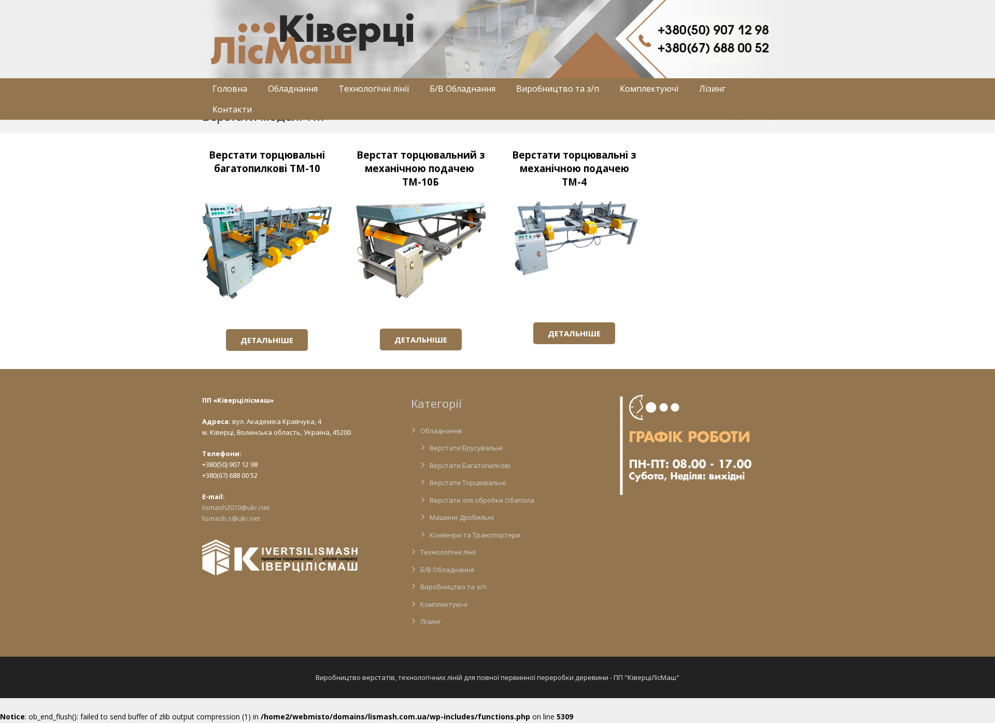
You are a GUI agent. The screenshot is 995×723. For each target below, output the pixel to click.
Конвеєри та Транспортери (475, 535)
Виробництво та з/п (453, 586)
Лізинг (430, 621)
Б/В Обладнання (447, 569)
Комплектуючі (443, 604)
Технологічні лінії (448, 552)
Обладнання (441, 430)
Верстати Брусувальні (466, 447)
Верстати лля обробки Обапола (482, 500)
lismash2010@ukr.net (235, 507)
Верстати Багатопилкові (470, 465)
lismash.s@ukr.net (231, 518)
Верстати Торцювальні (468, 482)
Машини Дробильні (462, 517)
